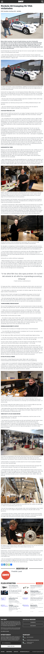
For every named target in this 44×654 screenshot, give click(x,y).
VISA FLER (39, 583)
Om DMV (2, 651)
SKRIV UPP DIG (11, 646)
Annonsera (9, 651)
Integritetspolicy (24, 651)
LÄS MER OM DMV (5, 631)
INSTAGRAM (33, 625)
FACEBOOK (33, 622)
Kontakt (16, 651)
